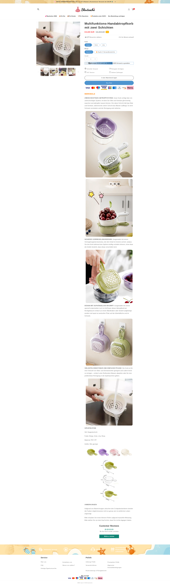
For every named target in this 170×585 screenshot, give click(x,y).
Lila (103, 45)
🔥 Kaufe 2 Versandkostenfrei (105, 52)
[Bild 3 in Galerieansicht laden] (63, 72)
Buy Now (109, 83)
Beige (88, 45)
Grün (96, 45)
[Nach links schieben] (38, 72)
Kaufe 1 (88, 52)
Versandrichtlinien (91, 565)
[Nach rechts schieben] (78, 72)
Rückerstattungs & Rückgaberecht (96, 570)
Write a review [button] (109, 536)
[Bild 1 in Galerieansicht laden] (45, 72)
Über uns (43, 562)
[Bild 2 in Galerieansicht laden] (54, 72)
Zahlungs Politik (90, 562)
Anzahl (86, 56)
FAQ (42, 565)
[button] (38, 9)
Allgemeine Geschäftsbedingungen (114, 566)
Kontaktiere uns (67, 562)
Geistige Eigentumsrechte (48, 568)
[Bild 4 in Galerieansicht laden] (72, 72)
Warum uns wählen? (69, 565)
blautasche (90, 582)
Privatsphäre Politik (113, 562)
